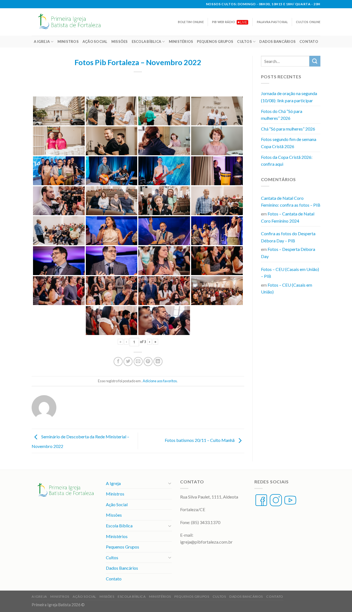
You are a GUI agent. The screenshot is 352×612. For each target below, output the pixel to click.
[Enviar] (314, 61)
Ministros (68, 41)
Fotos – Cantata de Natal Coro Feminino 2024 (287, 217)
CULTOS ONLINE (308, 22)
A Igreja (42, 41)
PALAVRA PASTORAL (272, 22)
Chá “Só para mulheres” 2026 (288, 128)
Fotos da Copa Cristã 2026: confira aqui (286, 160)
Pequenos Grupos (215, 41)
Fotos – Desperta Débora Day (288, 253)
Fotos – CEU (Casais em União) (286, 288)
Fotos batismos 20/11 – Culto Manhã (200, 440)
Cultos (244, 41)
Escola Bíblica (146, 41)
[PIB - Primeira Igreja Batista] (73, 22)
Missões (119, 41)
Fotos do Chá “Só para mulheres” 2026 (281, 115)
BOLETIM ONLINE (191, 22)
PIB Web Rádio (223, 22)
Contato (308, 41)
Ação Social (95, 41)
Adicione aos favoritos (160, 381)
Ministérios (181, 41)
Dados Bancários (277, 41)
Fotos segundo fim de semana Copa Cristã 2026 (288, 143)
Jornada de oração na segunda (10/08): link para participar (289, 97)
